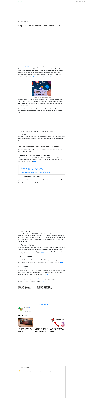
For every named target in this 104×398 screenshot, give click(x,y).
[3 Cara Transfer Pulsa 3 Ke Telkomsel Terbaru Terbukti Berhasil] (57, 322)
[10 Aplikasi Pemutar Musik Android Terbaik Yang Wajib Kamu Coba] (25, 322)
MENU (85, 1)
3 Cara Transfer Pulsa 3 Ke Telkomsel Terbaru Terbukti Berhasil (57, 330)
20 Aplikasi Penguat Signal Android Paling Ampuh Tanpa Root (34, 171)
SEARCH (81, 1)
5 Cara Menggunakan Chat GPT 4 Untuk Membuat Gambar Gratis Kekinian (41, 330)
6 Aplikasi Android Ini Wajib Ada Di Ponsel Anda (37, 278)
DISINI (34, 161)
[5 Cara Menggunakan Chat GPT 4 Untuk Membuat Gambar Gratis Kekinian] (42, 322)
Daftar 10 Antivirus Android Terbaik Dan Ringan (31, 168)
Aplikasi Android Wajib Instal (25, 67)
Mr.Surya (26, 307)
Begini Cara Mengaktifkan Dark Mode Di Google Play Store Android (35, 172)
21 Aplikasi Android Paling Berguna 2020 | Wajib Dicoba (33, 169)
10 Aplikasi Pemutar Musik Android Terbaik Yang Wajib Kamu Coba (25, 330)
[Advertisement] (52, 11)
